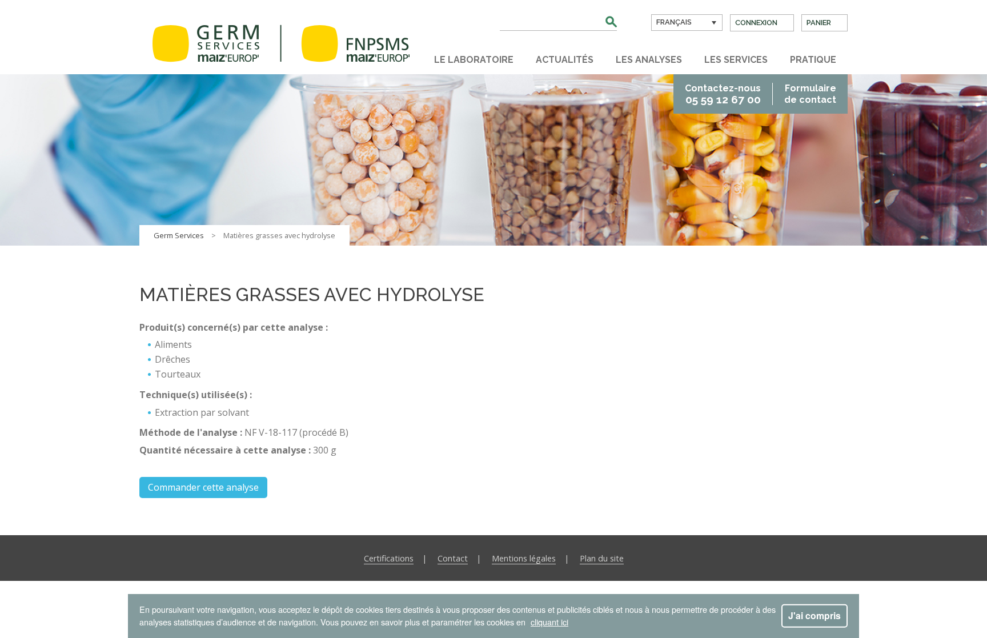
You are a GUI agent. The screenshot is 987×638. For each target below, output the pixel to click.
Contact (453, 558)
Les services (736, 59)
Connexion (756, 22)
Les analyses (649, 59)
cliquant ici (549, 622)
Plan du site (602, 558)
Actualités (564, 59)
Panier (819, 22)
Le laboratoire (473, 59)
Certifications (389, 558)
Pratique (813, 59)
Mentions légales (524, 558)
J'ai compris (814, 615)
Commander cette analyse (203, 487)
